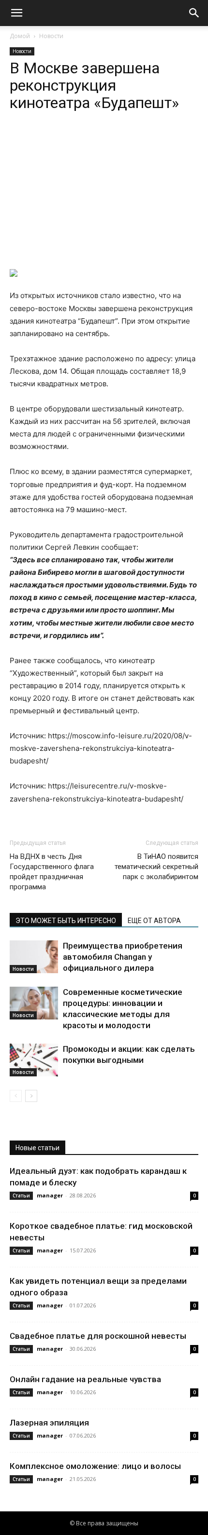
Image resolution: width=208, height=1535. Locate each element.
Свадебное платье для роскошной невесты (98, 1336)
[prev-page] (16, 1096)
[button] (16, 13)
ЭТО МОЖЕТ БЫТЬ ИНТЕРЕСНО (65, 920)
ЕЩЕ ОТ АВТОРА (154, 920)
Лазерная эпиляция (49, 1422)
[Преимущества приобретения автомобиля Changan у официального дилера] (34, 957)
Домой (20, 36)
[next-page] (31, 1096)
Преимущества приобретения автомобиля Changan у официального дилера (122, 957)
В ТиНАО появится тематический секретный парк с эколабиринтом (156, 866)
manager (50, 1195)
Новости (51, 36)
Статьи (21, 1195)
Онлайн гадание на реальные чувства (85, 1379)
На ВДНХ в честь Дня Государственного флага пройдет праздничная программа (52, 871)
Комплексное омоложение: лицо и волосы (95, 1466)
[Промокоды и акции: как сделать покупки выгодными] (34, 1060)
